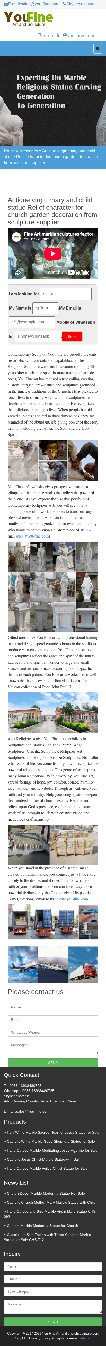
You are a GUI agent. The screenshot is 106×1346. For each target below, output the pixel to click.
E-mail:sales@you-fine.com (33, 4)
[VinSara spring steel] (53, 19)
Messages (28, 151)
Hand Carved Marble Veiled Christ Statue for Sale (47, 1168)
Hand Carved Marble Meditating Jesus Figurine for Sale (52, 1150)
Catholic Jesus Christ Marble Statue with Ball (43, 1159)
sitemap (85, 1338)
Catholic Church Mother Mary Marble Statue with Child (51, 1202)
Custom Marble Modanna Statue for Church (42, 1226)
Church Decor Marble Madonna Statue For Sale (46, 1193)
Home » (11, 151)
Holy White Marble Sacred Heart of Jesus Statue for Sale (53, 1132)
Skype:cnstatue (80, 4)
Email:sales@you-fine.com (66, 35)
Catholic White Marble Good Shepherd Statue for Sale (51, 1141)
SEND (53, 1063)
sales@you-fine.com (32, 536)
